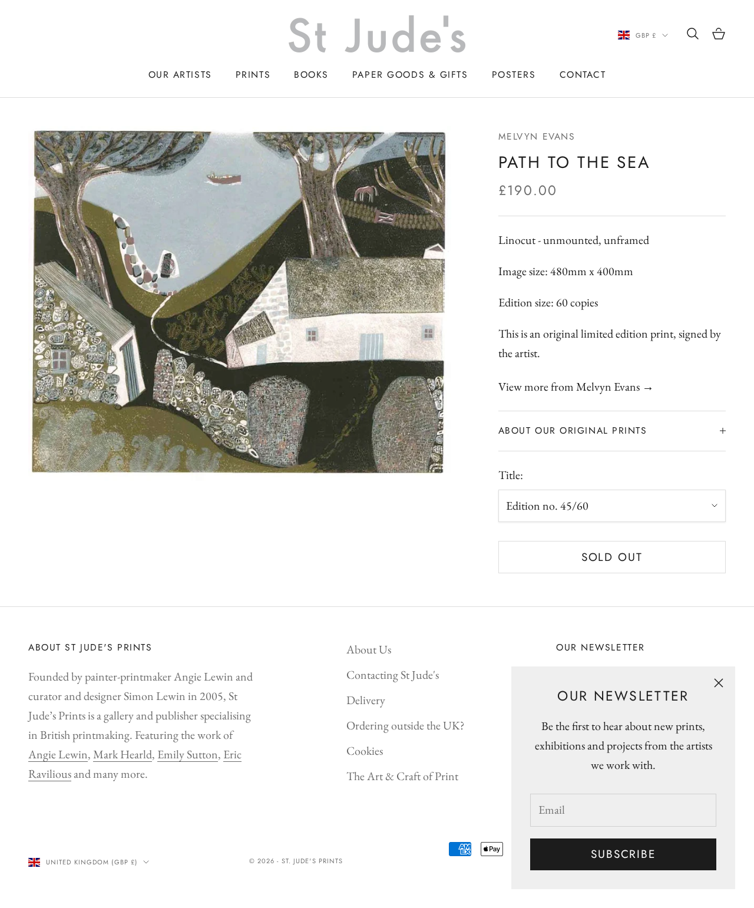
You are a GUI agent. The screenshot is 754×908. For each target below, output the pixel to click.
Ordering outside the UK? (405, 725)
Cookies (364, 750)
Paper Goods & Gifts (410, 74)
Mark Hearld (122, 754)
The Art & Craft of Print (402, 776)
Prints (253, 74)
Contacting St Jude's (392, 674)
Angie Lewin (58, 754)
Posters (514, 74)
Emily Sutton (187, 754)
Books (311, 74)
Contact (583, 74)
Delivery (365, 700)
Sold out (612, 557)
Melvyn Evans (537, 136)
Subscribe (623, 854)
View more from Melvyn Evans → (576, 386)
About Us (368, 649)
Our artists (180, 74)
